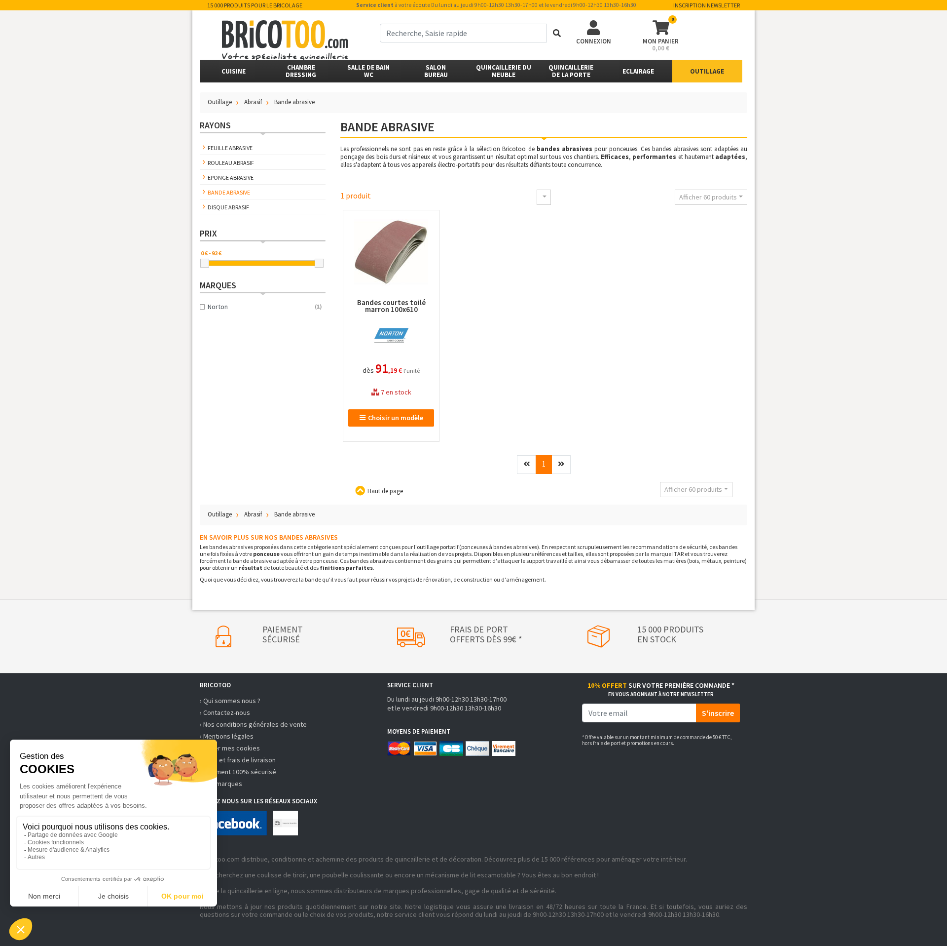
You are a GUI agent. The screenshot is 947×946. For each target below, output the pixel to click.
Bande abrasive (229, 192)
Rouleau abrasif (231, 162)
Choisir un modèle (395, 417)
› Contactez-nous (225, 712)
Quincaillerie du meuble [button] (503, 71)
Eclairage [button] (638, 71)
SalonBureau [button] (436, 71)
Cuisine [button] (233, 71)
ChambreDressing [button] (301, 71)
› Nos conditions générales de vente (253, 724)
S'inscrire (718, 713)
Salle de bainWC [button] (368, 71)
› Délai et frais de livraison (238, 759)
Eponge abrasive (231, 177)
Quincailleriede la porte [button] (570, 71)
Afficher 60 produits (708, 197)
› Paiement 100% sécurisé (238, 771)
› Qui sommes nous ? (230, 700)
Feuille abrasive (230, 148)
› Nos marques (221, 783)
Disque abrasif (228, 207)
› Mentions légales (227, 736)
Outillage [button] (707, 71)
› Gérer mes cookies (230, 748)
